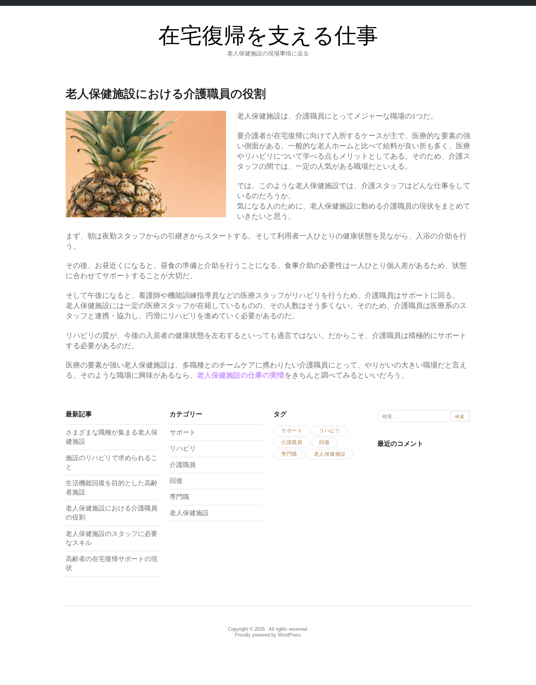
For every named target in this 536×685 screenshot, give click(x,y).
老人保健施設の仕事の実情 (240, 375)
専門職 (179, 497)
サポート (183, 432)
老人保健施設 (189, 513)
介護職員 (183, 464)
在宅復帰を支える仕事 (268, 36)
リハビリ (183, 448)
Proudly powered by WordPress (268, 635)
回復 (176, 480)
